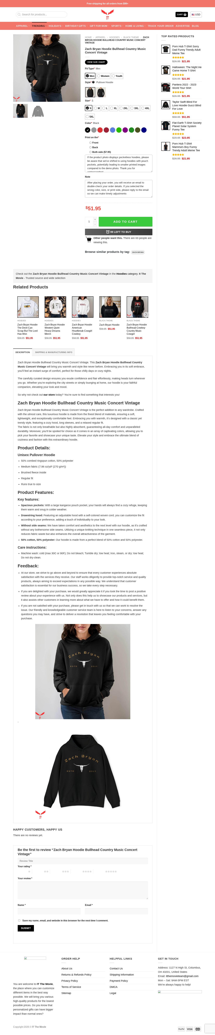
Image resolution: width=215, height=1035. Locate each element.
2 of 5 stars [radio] (38, 871)
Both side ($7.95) (101, 152)
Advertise (183, 26)
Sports (116, 26)
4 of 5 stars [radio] (76, 871)
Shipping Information (122, 974)
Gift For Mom (98, 26)
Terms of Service (71, 987)
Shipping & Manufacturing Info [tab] (53, 352)
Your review (25, 878)
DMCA (113, 987)
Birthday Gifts (75, 26)
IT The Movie (45, 984)
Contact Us (116, 968)
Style (89, 82)
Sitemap (66, 993)
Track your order (161, 26)
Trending (38, 26)
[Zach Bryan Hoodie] (110, 307)
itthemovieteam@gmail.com (182, 976)
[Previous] (18, 68)
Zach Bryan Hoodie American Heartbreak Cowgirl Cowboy (82, 329)
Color (88, 123)
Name (22, 905)
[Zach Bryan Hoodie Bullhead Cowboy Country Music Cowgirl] (137, 307)
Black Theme (131, 37)
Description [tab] (23, 352)
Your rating (24, 866)
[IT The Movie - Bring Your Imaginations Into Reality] (107, 14)
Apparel (22, 26)
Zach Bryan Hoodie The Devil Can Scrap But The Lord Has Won (27, 329)
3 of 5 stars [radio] (56, 871)
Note (87, 176)
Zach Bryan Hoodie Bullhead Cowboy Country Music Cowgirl (137, 329)
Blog (195, 26)
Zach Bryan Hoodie (109, 324)
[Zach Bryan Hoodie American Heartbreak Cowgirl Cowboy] (82, 307)
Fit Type (90, 68)
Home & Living (134, 26)
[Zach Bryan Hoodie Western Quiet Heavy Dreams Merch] (55, 307)
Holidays (55, 26)
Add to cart (125, 221)
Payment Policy (119, 980)
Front (95, 142)
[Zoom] (17, 98)
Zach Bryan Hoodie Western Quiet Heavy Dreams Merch (55, 329)
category (126, 273)
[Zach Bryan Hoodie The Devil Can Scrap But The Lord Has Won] (28, 307)
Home (88, 37)
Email (89, 905)
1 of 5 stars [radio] (22, 871)
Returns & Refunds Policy (76, 974)
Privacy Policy (69, 980)
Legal (113, 993)
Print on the (92, 137)
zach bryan (138, 252)
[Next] (75, 68)
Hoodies (114, 37)
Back (95, 147)
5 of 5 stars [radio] (99, 871)
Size (88, 100)
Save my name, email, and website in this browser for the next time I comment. (65, 920)
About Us (66, 968)
